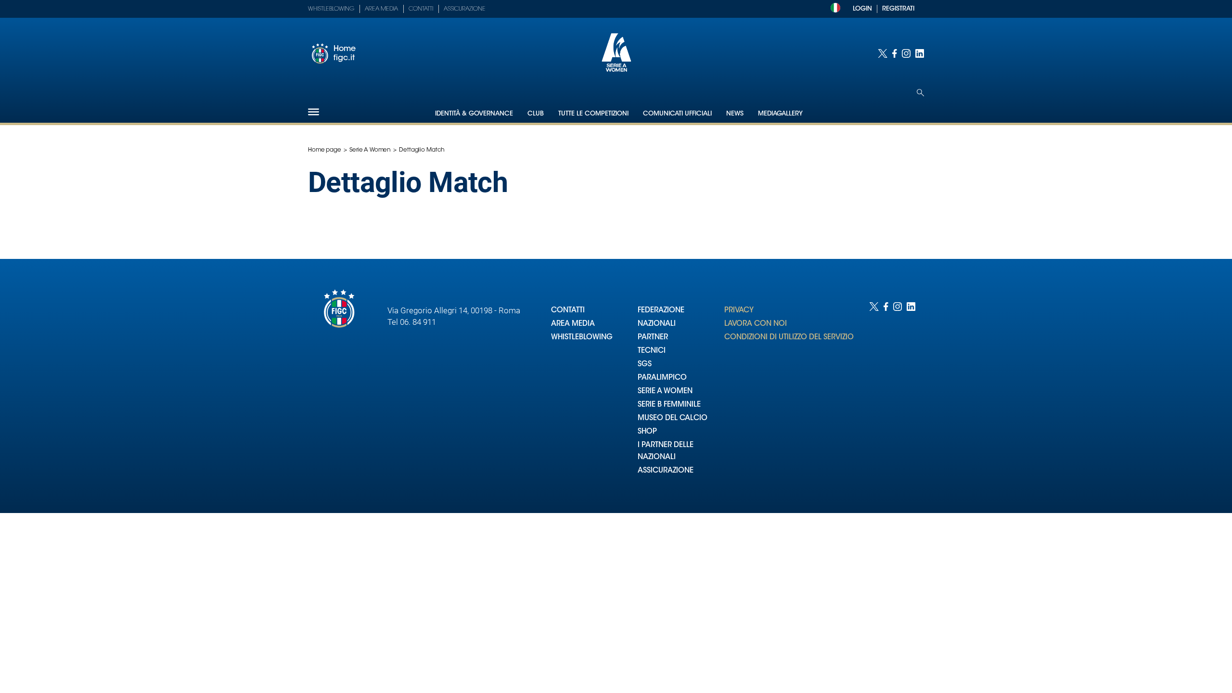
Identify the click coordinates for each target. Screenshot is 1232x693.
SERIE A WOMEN (665, 391)
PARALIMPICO (662, 378)
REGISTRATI (898, 9)
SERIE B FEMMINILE (669, 405)
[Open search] (920, 92)
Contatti (421, 9)
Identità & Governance (474, 114)
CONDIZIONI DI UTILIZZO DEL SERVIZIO (789, 337)
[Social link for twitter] (882, 53)
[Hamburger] (313, 111)
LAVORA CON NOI (755, 324)
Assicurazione (465, 9)
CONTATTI (568, 310)
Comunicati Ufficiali (677, 114)
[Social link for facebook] (894, 53)
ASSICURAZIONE (665, 471)
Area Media (381, 9)
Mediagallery (780, 114)
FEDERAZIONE (661, 310)
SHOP (647, 432)
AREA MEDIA (573, 324)
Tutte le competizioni (593, 114)
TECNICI (652, 351)
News (735, 114)
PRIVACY (739, 310)
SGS (645, 364)
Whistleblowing (331, 9)
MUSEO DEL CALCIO (672, 418)
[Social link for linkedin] (919, 53)
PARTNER (653, 337)
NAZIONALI (657, 324)
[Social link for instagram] (906, 53)
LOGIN (862, 9)
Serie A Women (370, 150)
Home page (324, 150)
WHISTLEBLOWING (582, 337)
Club (535, 114)
